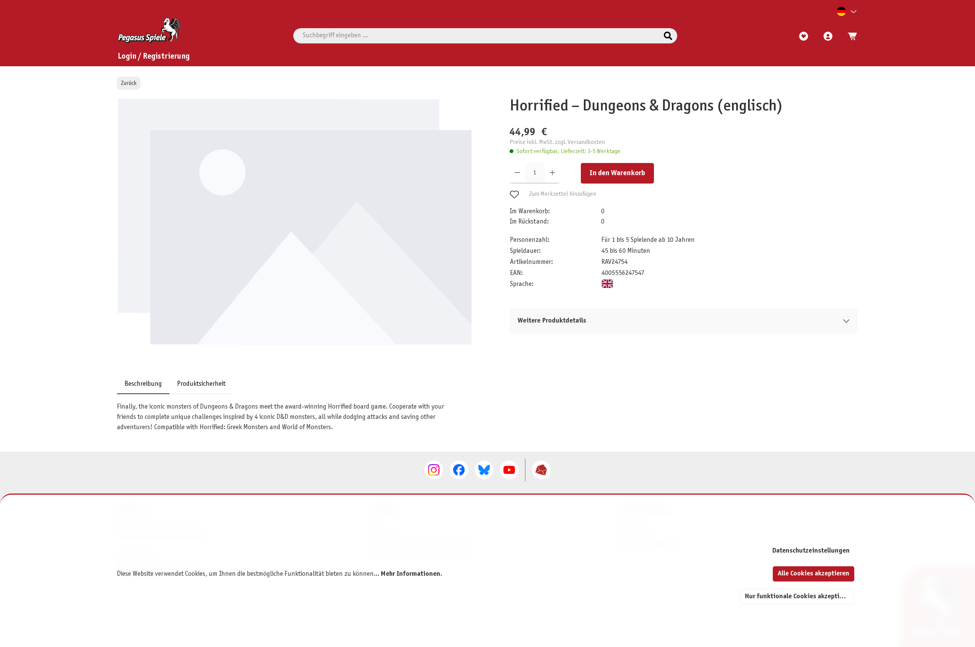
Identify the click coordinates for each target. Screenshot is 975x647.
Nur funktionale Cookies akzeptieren (798, 596)
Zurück (129, 83)
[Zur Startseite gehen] (149, 30)
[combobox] (476, 35)
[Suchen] (668, 35)
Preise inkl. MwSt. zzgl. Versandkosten (557, 142)
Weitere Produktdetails (552, 321)
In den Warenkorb (617, 173)
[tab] (143, 384)
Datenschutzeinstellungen (811, 551)
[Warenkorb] (850, 36)
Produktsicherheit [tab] (201, 384)
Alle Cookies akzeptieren (813, 573)
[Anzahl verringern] (517, 173)
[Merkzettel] (803, 36)
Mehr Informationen (410, 574)
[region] (298, 230)
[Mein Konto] (828, 36)
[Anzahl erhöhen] (552, 173)
